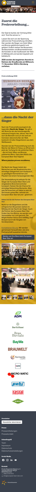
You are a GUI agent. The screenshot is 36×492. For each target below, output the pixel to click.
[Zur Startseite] (8, 2)
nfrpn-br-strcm (13, 476)
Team (4, 443)
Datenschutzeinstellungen (12, 451)
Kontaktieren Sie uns (10, 228)
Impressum (6, 445)
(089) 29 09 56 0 (9, 473)
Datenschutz (7, 448)
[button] (3, 460)
